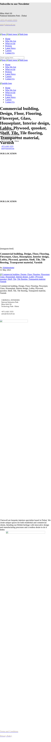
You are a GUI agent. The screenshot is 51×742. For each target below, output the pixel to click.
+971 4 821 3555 (7, 146)
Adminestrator (8, 267)
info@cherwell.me (7, 148)
